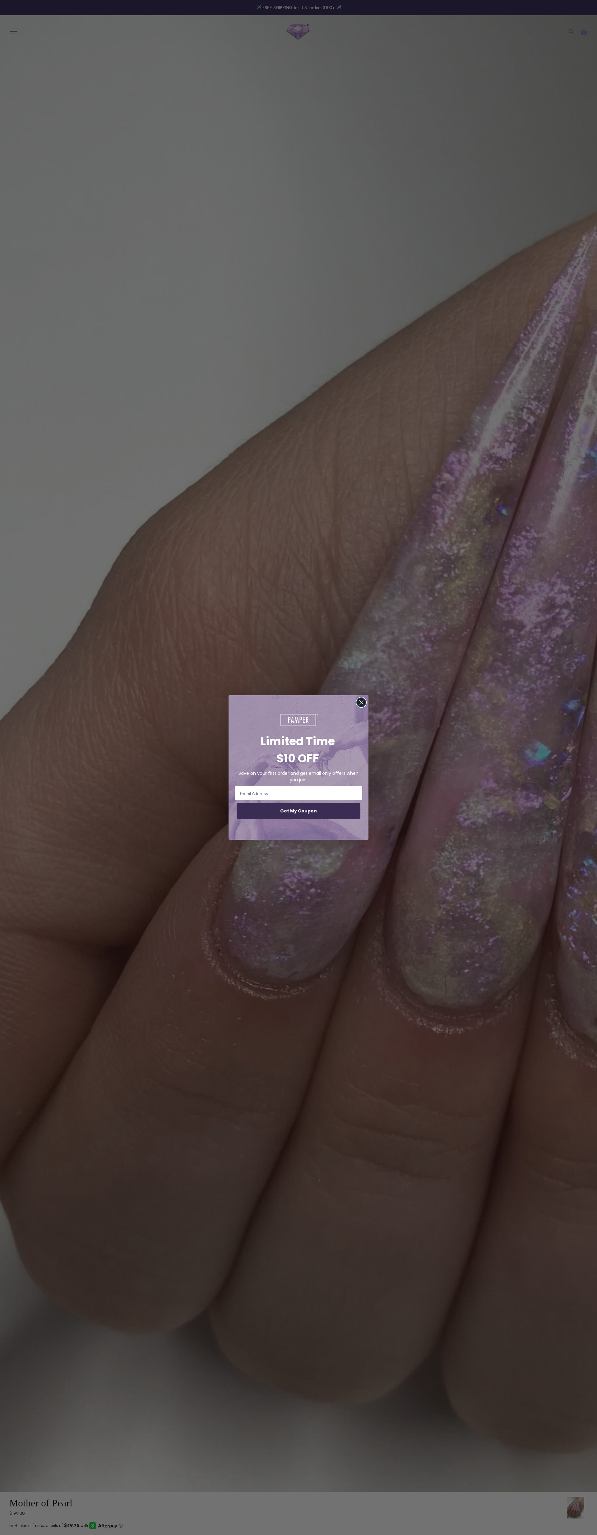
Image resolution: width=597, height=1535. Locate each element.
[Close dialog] (361, 702)
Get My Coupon (298, 811)
